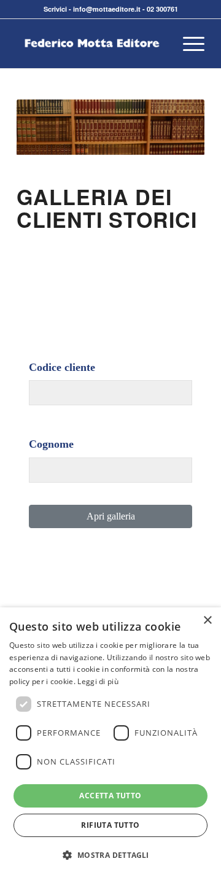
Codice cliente (62, 367)
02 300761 (162, 9)
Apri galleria (111, 516)
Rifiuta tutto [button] (110, 825)
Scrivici (55, 9)
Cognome (51, 444)
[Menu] (187, 43)
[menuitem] (187, 43)
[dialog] (110, 743)
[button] (110, 855)
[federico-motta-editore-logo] (92, 43)
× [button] (207, 620)
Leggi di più (97, 681)
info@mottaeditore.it (107, 9)
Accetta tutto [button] (110, 795)
